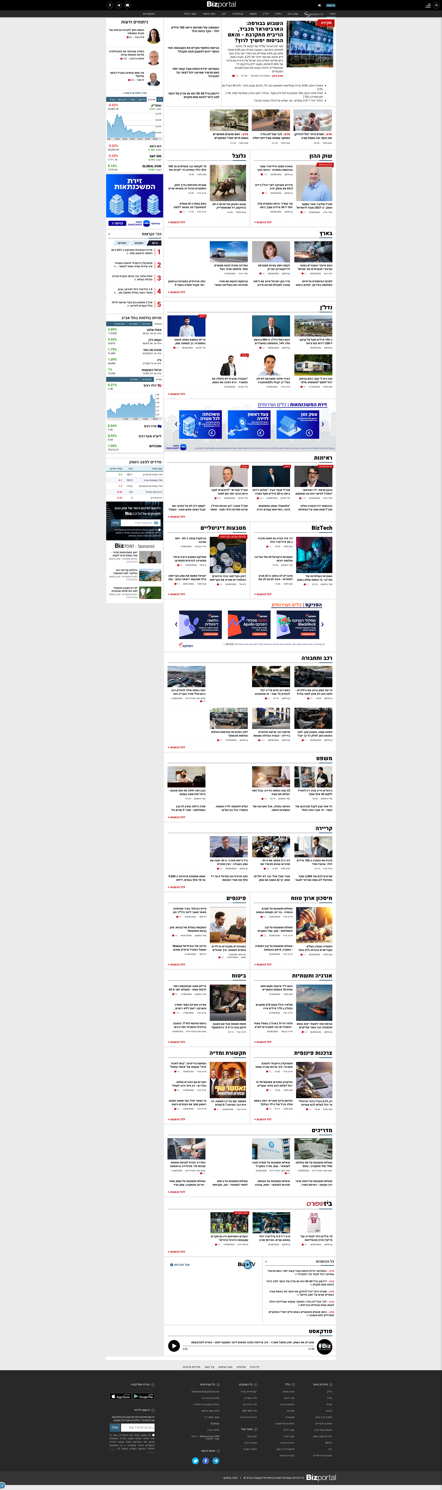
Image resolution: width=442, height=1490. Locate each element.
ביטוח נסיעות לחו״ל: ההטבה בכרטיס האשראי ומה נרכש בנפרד (189, 1024)
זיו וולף (202, 916)
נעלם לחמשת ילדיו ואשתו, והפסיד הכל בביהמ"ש (232, 807)
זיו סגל (140, 80)
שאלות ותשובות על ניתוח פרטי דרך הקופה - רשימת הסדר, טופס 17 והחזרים (313, 1182)
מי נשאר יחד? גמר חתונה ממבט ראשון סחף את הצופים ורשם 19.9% (187, 1102)
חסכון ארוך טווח (323, 1417)
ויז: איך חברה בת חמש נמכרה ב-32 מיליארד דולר (275, 539)
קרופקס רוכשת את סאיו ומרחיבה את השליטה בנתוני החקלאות (231, 282)
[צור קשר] (127, 5)
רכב (224, 14)
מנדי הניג (327, 212)
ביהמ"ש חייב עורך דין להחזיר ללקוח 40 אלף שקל (314, 792)
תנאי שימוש (225, 1367)
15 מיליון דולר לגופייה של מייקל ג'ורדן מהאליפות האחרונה (316, 1237)
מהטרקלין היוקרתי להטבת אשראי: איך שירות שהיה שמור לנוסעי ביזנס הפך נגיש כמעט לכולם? (274, 1064)
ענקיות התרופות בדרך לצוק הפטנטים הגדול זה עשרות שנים (187, 186)
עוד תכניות (181, 1264)
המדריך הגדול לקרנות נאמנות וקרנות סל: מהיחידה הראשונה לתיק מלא (187, 1164)
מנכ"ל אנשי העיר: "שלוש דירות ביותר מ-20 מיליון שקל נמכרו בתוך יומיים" (271, 491)
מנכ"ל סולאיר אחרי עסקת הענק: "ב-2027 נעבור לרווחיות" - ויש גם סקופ (314, 205)
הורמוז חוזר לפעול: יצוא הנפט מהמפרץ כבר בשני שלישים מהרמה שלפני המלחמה (314, 1025)
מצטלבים (147, 379)
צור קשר (209, 1367)
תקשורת (290, 1417)
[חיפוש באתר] (436, 5)
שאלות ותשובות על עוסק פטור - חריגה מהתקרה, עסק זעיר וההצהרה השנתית (187, 1182)
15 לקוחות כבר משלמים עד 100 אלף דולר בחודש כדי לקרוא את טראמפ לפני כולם (187, 167)
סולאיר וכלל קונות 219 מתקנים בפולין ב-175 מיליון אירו (274, 1006)
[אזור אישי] (319, 5)
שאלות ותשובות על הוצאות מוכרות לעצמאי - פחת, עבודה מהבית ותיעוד (272, 1182)
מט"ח (159, 379)
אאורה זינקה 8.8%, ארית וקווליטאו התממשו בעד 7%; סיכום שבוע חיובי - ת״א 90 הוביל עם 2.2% (272, 87)
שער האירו (289, 1436)
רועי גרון (328, 273)
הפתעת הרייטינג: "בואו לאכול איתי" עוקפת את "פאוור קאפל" (188, 1064)
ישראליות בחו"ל (249, 1392)
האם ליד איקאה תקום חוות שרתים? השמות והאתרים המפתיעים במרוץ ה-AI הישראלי (273, 987)
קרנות (329, 1411)
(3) (236, 76)
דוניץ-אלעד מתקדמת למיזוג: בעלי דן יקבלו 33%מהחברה (273, 380)
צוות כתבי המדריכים (195, 698)
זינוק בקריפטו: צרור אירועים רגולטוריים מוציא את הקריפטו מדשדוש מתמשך (228, 577)
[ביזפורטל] (221, 4)
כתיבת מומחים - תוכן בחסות (123, 559)
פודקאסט (320, 1331)
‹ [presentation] (322, 423)
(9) (183, 211)
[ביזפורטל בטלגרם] (119, 5)
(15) (265, 174)
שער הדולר (190, 14)
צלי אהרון (200, 347)
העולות (158, 323)
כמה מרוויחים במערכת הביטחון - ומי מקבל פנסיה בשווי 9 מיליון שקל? (186, 282)
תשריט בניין (251, 1443)
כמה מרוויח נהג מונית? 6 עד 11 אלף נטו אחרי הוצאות (229, 877)
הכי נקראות (151, 234)
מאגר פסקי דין (211, 1417)
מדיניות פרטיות (191, 1367)
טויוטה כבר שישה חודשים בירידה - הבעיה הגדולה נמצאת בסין (271, 733)
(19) (125, 58)
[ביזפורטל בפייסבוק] (110, 5)
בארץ (325, 233)
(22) (261, 498)
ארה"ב (151, 99)
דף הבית (254, 1367)
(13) (262, 740)
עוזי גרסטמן (326, 584)
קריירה (323, 828)
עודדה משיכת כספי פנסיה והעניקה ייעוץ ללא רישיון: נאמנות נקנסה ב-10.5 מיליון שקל (189, 1006)
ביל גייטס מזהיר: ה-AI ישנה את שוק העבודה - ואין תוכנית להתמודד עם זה (229, 861)
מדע (329, 134)
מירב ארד (201, 193)
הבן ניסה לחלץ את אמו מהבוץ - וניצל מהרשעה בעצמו (186, 792)
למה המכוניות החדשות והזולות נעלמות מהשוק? (229, 733)
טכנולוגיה (237, 14)
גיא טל (242, 584)
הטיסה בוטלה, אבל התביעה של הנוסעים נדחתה (271, 807)
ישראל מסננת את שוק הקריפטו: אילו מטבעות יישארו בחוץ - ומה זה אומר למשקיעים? (187, 577)
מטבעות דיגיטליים (223, 528)
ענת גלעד (327, 143)
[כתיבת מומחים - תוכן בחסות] (135, 545)
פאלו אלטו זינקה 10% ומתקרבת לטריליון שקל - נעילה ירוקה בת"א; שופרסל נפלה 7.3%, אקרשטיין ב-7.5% (274, 95)
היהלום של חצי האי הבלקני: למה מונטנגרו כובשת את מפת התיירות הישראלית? (123, 571)
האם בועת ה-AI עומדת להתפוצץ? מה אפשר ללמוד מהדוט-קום (189, 205)
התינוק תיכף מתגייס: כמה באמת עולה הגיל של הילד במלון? (273, 1102)
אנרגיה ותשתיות (312, 976)
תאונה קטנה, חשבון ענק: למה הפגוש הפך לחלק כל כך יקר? (314, 733)
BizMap (215, 1423)
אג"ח (112, 99)
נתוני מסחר (209, 14)
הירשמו (331, 5)
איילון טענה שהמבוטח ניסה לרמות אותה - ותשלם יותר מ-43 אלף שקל (187, 987)
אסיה (132, 99)
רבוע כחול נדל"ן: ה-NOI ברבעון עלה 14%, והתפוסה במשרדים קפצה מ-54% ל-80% (272, 341)
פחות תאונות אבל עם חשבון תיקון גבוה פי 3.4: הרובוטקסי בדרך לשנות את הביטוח (228, 1025)
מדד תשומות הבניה (153, 480)
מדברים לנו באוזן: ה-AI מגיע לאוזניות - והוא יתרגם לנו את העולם (275, 577)
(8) (269, 1071)
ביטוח (239, 976)
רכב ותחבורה (316, 658)
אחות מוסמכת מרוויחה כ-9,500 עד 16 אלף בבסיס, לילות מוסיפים (187, 877)
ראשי (333, 14)
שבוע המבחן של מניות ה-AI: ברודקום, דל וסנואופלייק (229, 205)
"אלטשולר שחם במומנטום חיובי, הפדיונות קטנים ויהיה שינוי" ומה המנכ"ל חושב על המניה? (273, 507)
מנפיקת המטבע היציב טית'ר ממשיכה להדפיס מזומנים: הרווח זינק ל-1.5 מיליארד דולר (188, 558)
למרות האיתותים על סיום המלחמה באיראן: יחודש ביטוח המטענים (314, 282)
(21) (133, 80)
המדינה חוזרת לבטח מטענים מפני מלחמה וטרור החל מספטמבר (231, 266)
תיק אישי (122, 99)
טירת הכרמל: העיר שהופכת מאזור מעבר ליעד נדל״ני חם (189, 910)
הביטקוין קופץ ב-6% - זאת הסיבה (190, 539)
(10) (177, 1012)
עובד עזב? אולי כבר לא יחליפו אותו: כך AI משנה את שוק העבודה (272, 877)
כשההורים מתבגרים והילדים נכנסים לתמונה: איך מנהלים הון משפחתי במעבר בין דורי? (228, 947)
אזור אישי (289, 1398)
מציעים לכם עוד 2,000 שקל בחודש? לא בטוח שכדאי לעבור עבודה (313, 877)
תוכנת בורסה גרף (210, 1398)
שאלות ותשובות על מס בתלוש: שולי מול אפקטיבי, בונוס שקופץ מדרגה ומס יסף (313, 1164)
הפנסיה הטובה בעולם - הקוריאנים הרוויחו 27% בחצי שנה (315, 947)
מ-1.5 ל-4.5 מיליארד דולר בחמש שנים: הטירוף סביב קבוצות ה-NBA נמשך (274, 1237)
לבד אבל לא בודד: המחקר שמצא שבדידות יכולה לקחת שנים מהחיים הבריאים (271, 138)
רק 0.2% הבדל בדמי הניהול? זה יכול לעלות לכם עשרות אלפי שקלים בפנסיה (315, 1102)
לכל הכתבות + (262, 222)
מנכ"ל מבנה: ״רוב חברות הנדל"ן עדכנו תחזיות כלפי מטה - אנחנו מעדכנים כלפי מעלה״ (229, 507)
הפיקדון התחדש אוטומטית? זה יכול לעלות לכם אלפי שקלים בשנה (274, 1083)
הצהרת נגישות (287, 1455)
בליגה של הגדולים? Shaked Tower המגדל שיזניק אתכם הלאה (189, 947)
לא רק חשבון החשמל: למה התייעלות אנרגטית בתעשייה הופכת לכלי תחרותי (124, 589)
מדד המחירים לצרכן (152, 474)
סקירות (291, 1411)
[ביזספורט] (319, 1203)
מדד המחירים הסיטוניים (150, 486)
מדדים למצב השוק (145, 462)
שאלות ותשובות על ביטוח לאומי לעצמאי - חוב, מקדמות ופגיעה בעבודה (230, 1182)
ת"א (160, 99)
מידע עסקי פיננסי (210, 1411)
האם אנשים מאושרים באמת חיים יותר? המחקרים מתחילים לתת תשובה (230, 138)
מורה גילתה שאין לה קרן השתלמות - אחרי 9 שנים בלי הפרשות (188, 807)
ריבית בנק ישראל (154, 492)
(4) (304, 386)
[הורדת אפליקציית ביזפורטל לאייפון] (121, 1399)
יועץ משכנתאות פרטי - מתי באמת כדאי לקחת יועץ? (124, 554)
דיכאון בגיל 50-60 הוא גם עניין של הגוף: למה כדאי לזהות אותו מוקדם (300, 1283)
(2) (263, 347)
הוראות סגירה (287, 1443)
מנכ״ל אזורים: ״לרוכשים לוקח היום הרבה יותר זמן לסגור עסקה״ (230, 491)
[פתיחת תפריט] (428, 6)
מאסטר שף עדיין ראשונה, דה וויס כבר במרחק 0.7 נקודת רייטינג (228, 1102)
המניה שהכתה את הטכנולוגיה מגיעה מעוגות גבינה (126, 53)
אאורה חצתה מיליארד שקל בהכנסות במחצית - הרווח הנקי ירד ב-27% (275, 167)
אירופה (141, 99)
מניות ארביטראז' (248, 1417)
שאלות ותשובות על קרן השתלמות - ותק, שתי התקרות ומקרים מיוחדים (275, 928)
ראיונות (323, 458)
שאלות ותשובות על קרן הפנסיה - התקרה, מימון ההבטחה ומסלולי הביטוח (274, 947)
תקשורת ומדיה (227, 1053)
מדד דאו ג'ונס (250, 1404)
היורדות (146, 323)
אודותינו (241, 1367)
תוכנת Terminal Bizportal (205, 1392)
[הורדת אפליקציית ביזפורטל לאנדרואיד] (143, 1399)
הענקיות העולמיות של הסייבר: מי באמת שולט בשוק (314, 577)
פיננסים (236, 898)
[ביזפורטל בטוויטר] (195, 1460)
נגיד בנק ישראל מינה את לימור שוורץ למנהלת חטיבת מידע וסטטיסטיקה (271, 282)
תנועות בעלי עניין (323, 1430)
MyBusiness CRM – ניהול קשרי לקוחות (205, 1438)
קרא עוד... (228, 644)
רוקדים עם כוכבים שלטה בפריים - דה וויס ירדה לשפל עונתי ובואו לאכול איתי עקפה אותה (188, 1083)
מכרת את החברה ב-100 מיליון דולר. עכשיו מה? (314, 861)
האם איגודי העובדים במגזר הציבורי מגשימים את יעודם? (315, 266)
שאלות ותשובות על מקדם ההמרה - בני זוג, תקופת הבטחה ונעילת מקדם (274, 910)
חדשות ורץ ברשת (286, 1449)
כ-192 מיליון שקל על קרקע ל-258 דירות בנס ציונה (316, 341)
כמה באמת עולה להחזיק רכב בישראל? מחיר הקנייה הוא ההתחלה (188, 691)
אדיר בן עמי (200, 546)
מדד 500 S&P (249, 1411)
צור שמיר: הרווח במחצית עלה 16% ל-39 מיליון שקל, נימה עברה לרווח (275, 205)
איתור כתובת (250, 1449)
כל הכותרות (316, 14)
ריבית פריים (156, 498)
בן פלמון (289, 174)
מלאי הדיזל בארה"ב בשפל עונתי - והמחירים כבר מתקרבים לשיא (273, 1024)
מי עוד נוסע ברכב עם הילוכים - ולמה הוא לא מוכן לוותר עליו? (313, 691)
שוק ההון (293, 14)
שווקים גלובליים (323, 1423)
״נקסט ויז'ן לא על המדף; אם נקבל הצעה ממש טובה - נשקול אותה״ (187, 507)
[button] (3, 1485)
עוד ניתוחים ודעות (135, 93)
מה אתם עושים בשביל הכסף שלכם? (127, 74)
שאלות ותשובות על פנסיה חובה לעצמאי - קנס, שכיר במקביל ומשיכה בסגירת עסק (271, 1164)
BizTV (328, 1443)
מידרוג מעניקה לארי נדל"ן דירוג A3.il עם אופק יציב (274, 186)
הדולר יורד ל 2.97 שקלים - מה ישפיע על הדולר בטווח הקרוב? (288, 101)
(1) (304, 212)
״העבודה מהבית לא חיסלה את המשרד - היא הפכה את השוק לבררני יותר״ (230, 380)
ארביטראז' (119, 323)
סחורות (134, 379)
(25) (219, 498)
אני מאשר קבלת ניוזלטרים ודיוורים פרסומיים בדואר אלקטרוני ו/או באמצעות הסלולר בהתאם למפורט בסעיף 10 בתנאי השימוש (138, 532)
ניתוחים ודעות (134, 22)
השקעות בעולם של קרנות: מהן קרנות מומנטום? (188, 928)
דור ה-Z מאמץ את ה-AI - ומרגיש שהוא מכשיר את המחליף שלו (275, 861)
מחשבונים (149, 14)
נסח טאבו (252, 1436)
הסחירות (133, 323)
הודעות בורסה (287, 1404)
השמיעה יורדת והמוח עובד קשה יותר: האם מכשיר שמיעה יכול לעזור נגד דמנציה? (300, 1272)
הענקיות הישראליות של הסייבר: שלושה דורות (273, 558)
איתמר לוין (243, 1244)
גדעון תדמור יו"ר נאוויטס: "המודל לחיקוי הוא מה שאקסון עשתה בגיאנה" (314, 491)
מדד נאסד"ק (250, 1398)
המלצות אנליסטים (285, 1423)
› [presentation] (176, 423)
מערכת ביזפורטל (260, 76)
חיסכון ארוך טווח (311, 898)
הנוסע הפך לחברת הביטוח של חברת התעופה (126, 31)
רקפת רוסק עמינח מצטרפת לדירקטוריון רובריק (274, 266)
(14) (303, 498)
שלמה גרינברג (136, 58)
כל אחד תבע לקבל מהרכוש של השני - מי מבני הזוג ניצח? (313, 807)
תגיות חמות (289, 1392)
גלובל (278, 14)
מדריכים (322, 1130)
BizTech (322, 528)
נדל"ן (266, 14)
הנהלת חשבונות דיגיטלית (206, 1404)
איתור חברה (213, 1430)
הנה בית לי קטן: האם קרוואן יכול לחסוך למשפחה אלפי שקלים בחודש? (315, 380)
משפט (253, 14)
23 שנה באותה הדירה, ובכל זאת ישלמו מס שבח (271, 792)
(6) (268, 698)
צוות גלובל (241, 212)
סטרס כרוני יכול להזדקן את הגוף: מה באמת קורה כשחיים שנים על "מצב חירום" (313, 138)
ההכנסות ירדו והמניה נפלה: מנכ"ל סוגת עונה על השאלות (315, 507)
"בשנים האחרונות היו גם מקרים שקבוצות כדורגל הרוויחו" (229, 1237)
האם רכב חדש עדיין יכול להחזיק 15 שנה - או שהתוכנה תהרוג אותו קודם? (272, 691)
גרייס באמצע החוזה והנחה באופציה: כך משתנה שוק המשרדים (189, 341)
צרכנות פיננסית (313, 1053)
